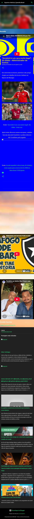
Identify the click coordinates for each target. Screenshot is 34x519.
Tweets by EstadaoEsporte (7, 325)
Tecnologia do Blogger (18, 510)
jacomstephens (21, 513)
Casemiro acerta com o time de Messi (10, 497)
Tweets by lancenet (6, 331)
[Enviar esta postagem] (3, 173)
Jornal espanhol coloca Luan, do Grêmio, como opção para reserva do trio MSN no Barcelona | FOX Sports (18, 168)
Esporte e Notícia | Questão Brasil (14, 2)
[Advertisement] (17, 211)
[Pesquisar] (32, 2)
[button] (3, 68)
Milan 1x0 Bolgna (5, 352)
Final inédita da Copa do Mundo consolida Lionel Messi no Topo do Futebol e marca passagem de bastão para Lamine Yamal (16, 468)
